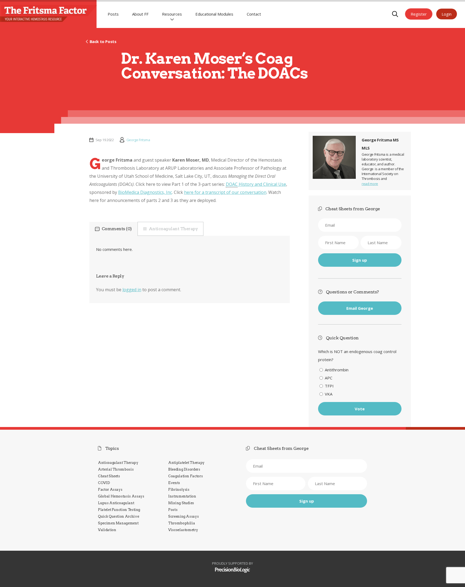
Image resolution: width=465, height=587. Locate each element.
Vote (360, 408)
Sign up (359, 260)
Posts (113, 14)
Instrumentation (182, 496)
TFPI (329, 386)
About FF (140, 14)
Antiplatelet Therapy (186, 463)
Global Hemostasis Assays (121, 496)
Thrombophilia (181, 523)
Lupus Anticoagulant (116, 503)
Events (174, 483)
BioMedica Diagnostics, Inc (145, 192)
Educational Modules (214, 14)
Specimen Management (118, 523)
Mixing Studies (181, 503)
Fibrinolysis (178, 490)
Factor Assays (110, 490)
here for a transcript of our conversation (225, 192)
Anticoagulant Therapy (173, 228)
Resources (172, 14)
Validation (107, 530)
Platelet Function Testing (119, 510)
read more (370, 183)
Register (419, 14)
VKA (328, 394)
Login (447, 14)
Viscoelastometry (183, 530)
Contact (254, 14)
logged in (131, 290)
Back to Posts (103, 41)
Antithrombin (336, 369)
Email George (359, 308)
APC (328, 377)
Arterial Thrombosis (115, 469)
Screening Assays (183, 516)
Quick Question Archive (118, 516)
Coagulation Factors (185, 476)
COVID (104, 483)
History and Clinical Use (256, 184)
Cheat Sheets (109, 476)
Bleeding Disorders (184, 469)
